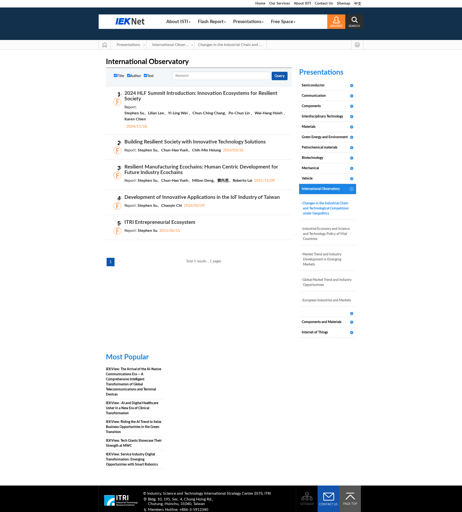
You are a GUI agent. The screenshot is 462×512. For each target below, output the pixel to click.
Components (311, 106)
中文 (357, 4)
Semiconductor (313, 85)
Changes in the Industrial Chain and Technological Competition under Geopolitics (232, 45)
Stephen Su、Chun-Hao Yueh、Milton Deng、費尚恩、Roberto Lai (195, 180)
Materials (308, 127)
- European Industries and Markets (326, 300)
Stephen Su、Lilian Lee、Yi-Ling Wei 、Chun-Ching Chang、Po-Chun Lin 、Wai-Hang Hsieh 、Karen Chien (205, 116)
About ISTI (302, 3)
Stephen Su (147, 231)
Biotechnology (312, 158)
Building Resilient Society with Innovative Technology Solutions (195, 141)
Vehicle (307, 178)
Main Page (105, 45)
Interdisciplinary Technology (322, 116)
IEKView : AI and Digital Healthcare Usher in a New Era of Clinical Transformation (132, 408)
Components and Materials (321, 322)
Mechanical (310, 168)
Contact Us (324, 3)
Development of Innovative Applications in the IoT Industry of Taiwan (202, 197)
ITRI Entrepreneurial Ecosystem (159, 222)
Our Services (279, 3)
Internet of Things (315, 332)
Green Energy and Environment (325, 137)
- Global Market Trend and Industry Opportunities (326, 282)
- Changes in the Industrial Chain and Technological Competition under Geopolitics (325, 208)
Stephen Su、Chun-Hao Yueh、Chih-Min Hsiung (179, 150)
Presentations (247, 21)
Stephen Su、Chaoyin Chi (160, 205)
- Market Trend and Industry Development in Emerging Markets (321, 259)
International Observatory (173, 45)
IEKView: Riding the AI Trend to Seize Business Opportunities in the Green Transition (133, 427)
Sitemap (343, 3)
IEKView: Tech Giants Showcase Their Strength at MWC (134, 443)
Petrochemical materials (319, 147)
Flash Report (211, 21)
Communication (314, 95)
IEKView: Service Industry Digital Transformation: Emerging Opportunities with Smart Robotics (132, 459)
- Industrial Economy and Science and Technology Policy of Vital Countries (325, 234)
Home (260, 3)
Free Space (282, 21)
